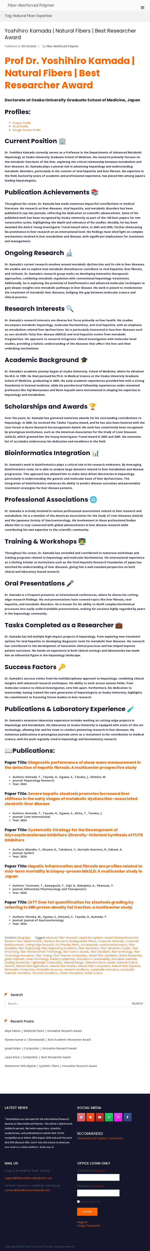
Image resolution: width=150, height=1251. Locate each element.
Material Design (73, 962)
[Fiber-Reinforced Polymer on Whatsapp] (109, 1117)
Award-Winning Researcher (121, 937)
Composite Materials (110, 941)
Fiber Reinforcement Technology (41, 951)
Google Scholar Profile (26, 130)
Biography (24, 937)
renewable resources (49, 969)
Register (82, 1222)
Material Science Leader (100, 962)
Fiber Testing (43, 955)
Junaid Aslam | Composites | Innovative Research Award (41, 1048)
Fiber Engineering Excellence (59, 948)
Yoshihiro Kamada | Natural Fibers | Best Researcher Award (70, 34)
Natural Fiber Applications (32, 966)
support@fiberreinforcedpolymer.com (28, 1178)
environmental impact (113, 944)
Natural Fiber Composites (94, 966)
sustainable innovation (104, 969)
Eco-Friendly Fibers (67, 944)
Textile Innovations (71, 973)
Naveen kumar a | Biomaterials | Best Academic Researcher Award (48, 1039)
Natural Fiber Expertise (126, 966)
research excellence (76, 969)
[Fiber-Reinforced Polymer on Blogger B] (90, 1117)
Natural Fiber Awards (63, 966)
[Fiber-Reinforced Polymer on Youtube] (100, 1117)
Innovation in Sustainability (93, 959)
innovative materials (124, 959)
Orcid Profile (20, 126)
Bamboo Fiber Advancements (23, 941)
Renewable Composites (20, 969)
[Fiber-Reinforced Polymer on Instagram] (118, 1117)
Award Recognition (91, 937)
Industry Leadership (62, 959)
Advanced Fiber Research (62, 937)
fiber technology (122, 951)
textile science (94, 973)
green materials (14, 959)
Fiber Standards (100, 951)
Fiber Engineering (29, 948)
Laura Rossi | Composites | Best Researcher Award (38, 1057)
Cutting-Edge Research (39, 944)
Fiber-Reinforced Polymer (31, 5)
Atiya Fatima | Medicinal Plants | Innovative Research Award (43, 1031)
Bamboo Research (56, 941)
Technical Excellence (45, 973)
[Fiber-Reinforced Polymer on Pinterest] (81, 1117)
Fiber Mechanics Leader (116, 948)
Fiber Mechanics (89, 948)
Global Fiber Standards (103, 955)
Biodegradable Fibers (82, 941)
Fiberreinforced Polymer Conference (100, 1138)
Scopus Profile (21, 123)
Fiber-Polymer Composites (70, 955)
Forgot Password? (88, 1225)
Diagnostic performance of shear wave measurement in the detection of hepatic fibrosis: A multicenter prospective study (73, 765)
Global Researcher (130, 955)
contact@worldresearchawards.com (27, 1190)
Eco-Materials (89, 944)
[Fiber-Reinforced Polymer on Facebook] (127, 1117)
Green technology (37, 959)
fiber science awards (76, 951)
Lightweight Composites (46, 962)
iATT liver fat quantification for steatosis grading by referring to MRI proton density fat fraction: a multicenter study (69, 904)
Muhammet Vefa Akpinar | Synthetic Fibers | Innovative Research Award (51, 1066)
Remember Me (90, 1201)
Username (91, 1170)
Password (90, 1186)
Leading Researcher (17, 962)
